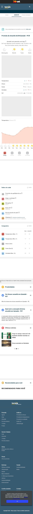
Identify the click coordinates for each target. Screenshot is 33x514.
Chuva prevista (5, 458)
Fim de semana (26, 15)
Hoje (6, 15)
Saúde (3, 471)
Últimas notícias (6, 467)
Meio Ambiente (5, 473)
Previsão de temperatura (22, 417)
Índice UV (18, 421)
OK (17, 501)
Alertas (3, 478)
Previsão (4, 412)
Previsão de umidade (21, 419)
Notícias (4, 465)
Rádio (18, 469)
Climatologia (19, 423)
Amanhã (16, 15)
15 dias (3, 423)
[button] (14, 348)
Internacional (5, 482)
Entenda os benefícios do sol (19, 217)
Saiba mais (28, 29)
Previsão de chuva (21, 414)
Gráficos (18, 412)
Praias (3, 425)
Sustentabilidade (6, 480)
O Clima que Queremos (7, 476)
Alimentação (5, 469)
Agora (3, 414)
